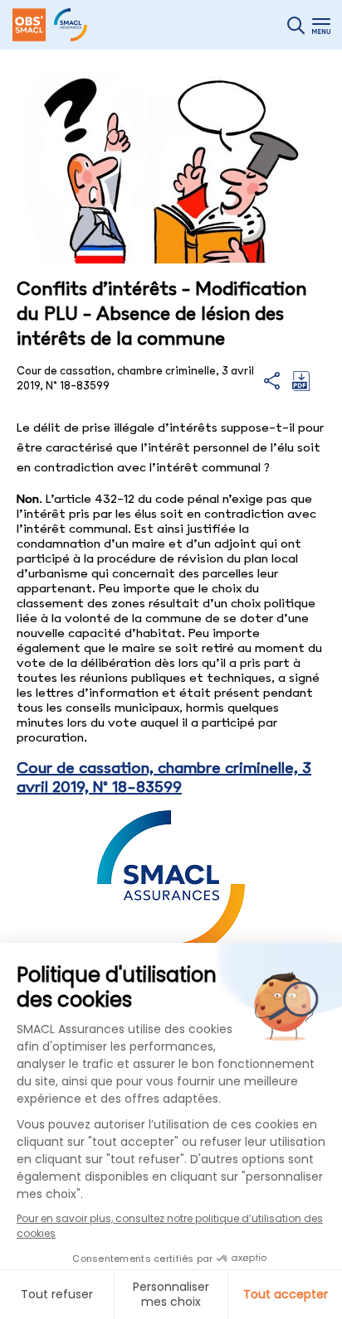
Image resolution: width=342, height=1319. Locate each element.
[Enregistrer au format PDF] (301, 386)
